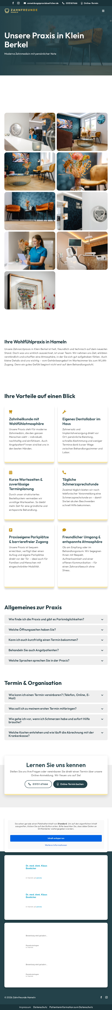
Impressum (25, 1007)
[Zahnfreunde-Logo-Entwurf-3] (21, 10)
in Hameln (32, 946)
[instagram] (18, 3)
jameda (39, 878)
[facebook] (13, 3)
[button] (56, 619)
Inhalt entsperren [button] (56, 838)
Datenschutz (40, 1007)
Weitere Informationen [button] (56, 845)
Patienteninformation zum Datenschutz (71, 1007)
